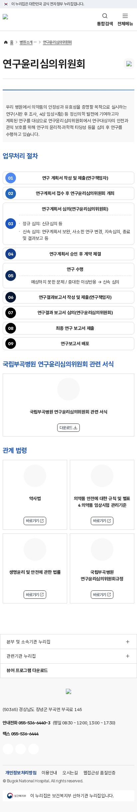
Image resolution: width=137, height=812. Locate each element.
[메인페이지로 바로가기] (5, 19)
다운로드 (66, 427)
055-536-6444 (24, 733)
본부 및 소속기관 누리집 (29, 641)
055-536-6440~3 (34, 722)
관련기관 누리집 (21, 656)
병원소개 (26, 42)
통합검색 (105, 23)
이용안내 (49, 772)
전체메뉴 (125, 23)
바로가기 (32, 520)
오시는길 (70, 772)
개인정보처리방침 (20, 772)
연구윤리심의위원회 (57, 42)
